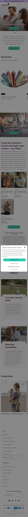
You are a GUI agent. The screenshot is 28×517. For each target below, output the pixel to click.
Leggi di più (5, 256)
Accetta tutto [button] (14, 260)
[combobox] (24, 247)
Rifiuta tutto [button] (14, 263)
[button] (14, 267)
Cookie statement (14, 269)
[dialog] (14, 258)
